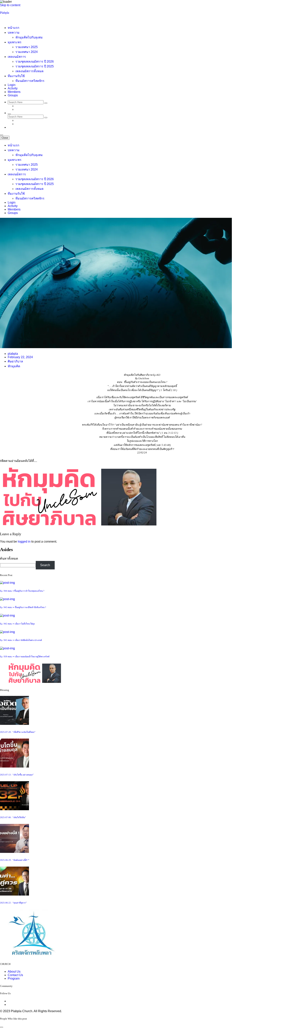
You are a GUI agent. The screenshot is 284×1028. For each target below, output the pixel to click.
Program (14, 978)
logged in (24, 541)
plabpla (13, 353)
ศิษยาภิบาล (15, 361)
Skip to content (10, 5)
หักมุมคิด (14, 366)
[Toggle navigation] (1, 135)
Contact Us (15, 975)
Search (45, 565)
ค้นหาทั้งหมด (9, 558)
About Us (14, 971)
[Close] (1, 1027)
